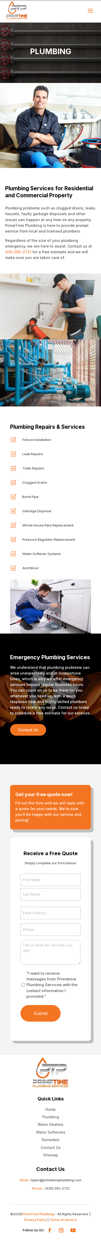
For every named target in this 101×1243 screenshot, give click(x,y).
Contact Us (28, 730)
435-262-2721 (18, 252)
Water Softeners (50, 1132)
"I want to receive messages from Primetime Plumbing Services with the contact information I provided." (51, 985)
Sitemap (50, 1155)
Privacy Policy (35, 1220)
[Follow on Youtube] (73, 1230)
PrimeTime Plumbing (38, 1214)
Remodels (51, 1139)
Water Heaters (50, 1124)
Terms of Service (63, 1220)
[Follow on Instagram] (61, 1230)
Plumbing (50, 1117)
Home (50, 1109)
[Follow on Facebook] (49, 1230)
